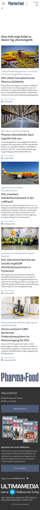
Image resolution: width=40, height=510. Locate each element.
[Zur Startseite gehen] (16, 3)
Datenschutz (10, 497)
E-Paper (36, 2)
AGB (2, 497)
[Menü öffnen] (3, 3)
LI (28, 478)
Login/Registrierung (37, 5)
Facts (31, 500)
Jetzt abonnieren (20, 409)
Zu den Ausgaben (20, 468)
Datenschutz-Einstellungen (11, 500)
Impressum (20, 497)
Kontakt (25, 500)
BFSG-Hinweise (30, 497)
